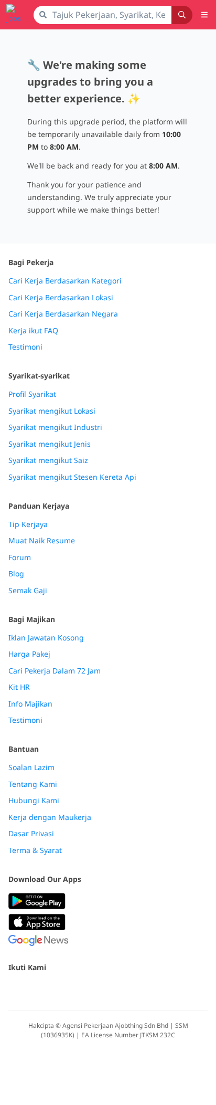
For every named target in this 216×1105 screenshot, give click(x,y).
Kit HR (19, 687)
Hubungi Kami (33, 800)
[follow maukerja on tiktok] (130, 989)
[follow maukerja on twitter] (37, 989)
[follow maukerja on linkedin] (107, 989)
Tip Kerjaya (28, 524)
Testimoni (25, 347)
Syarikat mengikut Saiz (48, 460)
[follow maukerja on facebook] (14, 989)
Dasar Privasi (31, 833)
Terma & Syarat (35, 850)
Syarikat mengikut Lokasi (51, 411)
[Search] (181, 15)
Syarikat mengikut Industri (55, 427)
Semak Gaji (27, 590)
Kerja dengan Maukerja (49, 817)
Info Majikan (30, 704)
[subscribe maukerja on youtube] (61, 989)
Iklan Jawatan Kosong (46, 638)
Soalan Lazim (31, 767)
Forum (19, 557)
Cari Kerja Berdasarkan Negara (63, 314)
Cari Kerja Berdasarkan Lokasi (60, 297)
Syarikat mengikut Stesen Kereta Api (72, 477)
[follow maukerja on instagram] (84, 989)
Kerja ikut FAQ (33, 330)
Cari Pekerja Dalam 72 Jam (54, 671)
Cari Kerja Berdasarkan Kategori (65, 281)
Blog (16, 573)
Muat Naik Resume (41, 540)
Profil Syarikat (32, 394)
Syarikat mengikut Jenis (49, 444)
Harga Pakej (29, 654)
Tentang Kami (32, 784)
